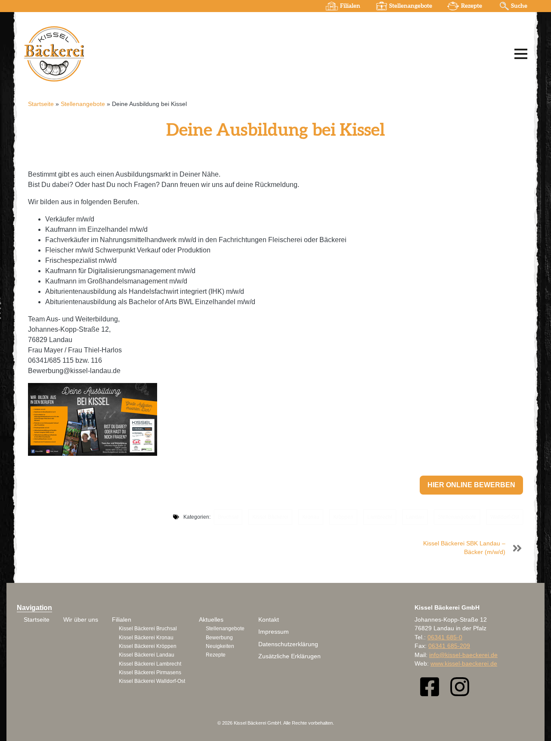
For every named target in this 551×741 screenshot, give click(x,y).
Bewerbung (219, 638)
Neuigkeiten (220, 646)
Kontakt (268, 619)
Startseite (41, 104)
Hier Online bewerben (471, 485)
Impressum (273, 632)
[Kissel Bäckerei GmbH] (131, 53)
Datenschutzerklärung (288, 644)
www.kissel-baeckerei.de (463, 663)
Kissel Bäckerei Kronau (146, 638)
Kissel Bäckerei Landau (146, 655)
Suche (519, 6)
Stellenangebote (410, 6)
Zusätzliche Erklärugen (289, 656)
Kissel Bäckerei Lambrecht (150, 664)
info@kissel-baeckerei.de (463, 655)
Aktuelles (211, 619)
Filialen (350, 6)
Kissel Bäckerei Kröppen (147, 646)
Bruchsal (228, 517)
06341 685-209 (449, 646)
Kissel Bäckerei (270, 517)
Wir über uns (80, 619)
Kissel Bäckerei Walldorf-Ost (152, 681)
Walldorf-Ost (504, 517)
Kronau (310, 517)
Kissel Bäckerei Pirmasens (150, 672)
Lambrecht (379, 517)
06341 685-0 (444, 637)
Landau (415, 517)
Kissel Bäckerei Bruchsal (148, 629)
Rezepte (471, 6)
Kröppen (343, 517)
